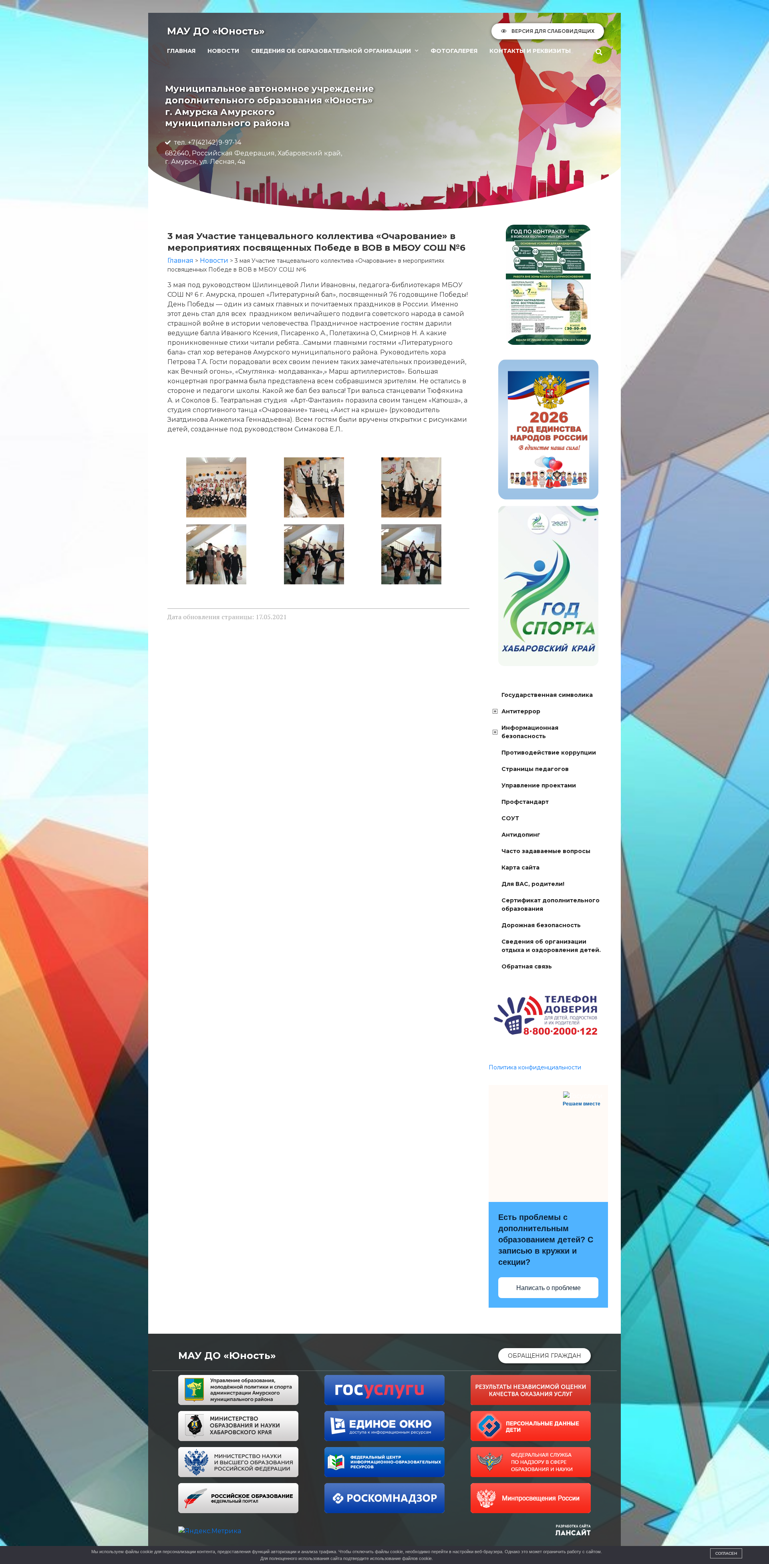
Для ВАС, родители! (532, 884)
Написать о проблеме (548, 1287)
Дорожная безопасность (541, 925)
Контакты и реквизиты (530, 50)
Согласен (726, 1553)
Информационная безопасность (529, 732)
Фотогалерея (454, 50)
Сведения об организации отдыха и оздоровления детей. (551, 946)
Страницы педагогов (535, 769)
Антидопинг (520, 834)
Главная (181, 50)
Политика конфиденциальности (535, 1067)
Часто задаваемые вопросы (545, 851)
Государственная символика (547, 694)
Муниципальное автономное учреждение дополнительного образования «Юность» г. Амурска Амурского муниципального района (269, 106)
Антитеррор (520, 711)
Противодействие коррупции (548, 752)
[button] (599, 52)
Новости (223, 50)
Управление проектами (538, 785)
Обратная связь (526, 966)
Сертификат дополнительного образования (550, 904)
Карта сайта (520, 867)
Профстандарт (525, 801)
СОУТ (510, 818)
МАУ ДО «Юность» (216, 31)
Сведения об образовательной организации (331, 50)
